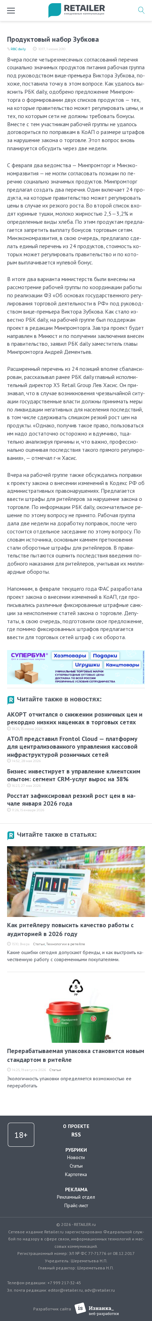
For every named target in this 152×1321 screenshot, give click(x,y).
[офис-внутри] (76, 652)
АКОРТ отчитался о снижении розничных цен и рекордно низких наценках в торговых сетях (74, 718)
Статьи (39, 944)
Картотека (76, 1174)
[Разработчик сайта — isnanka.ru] (97, 1309)
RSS (76, 1134)
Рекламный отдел (76, 1197)
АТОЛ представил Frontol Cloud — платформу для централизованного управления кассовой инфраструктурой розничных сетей (72, 747)
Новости (76, 1157)
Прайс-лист (76, 1205)
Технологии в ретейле (65, 944)
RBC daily (18, 49)
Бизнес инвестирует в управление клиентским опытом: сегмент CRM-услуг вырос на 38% (73, 775)
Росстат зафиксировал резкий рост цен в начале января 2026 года (71, 799)
